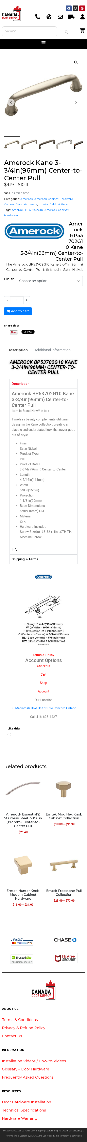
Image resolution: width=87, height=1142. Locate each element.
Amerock (26, 198)
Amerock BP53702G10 (27, 209)
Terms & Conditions (20, 1020)
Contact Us (12, 1036)
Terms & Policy (43, 655)
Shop (43, 683)
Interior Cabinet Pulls (53, 204)
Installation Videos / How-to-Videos (34, 1061)
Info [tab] (15, 550)
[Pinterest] (82, 8)
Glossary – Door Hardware (25, 1069)
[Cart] (82, 29)
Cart (43, 674)
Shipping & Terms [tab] (25, 559)
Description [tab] (17, 350)
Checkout (43, 666)
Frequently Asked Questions (28, 1077)
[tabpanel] (43, 467)
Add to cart (20, 311)
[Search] (66, 32)
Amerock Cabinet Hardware (53, 198)
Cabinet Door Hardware (20, 204)
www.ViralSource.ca (42, 1135)
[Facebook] (69, 8)
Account (43, 691)
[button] (43, 42)
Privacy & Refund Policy (23, 1028)
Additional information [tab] (53, 350)
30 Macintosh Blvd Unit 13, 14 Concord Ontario (43, 708)
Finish (9, 279)
